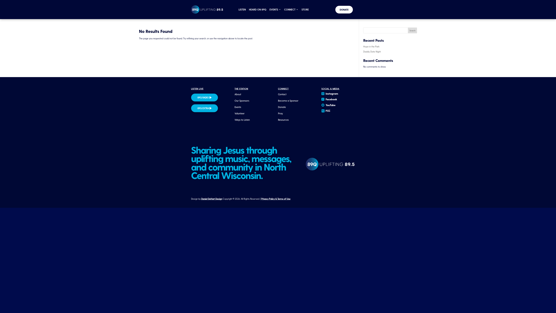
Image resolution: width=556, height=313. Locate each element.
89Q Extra (203, 108)
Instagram (332, 93)
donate (344, 9)
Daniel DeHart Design (211, 198)
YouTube (330, 105)
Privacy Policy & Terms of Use (275, 198)
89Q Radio (203, 97)
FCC (328, 110)
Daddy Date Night (372, 51)
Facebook (331, 99)
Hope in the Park (371, 46)
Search (412, 30)
